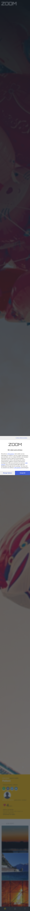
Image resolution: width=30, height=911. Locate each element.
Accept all (22, 473)
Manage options (7, 473)
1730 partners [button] (10, 454)
